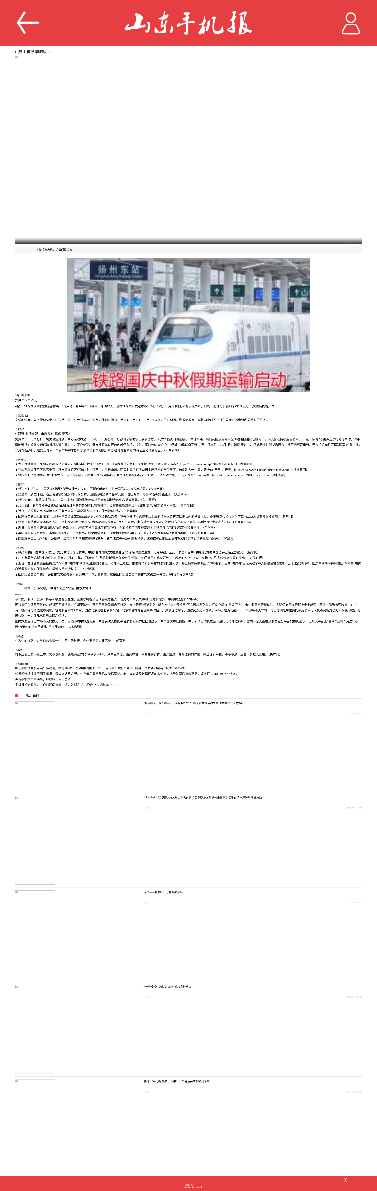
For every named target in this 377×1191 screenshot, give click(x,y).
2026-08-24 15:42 (354, 713)
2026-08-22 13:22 (354, 808)
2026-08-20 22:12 (354, 997)
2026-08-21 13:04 (354, 903)
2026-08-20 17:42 (354, 1092)
